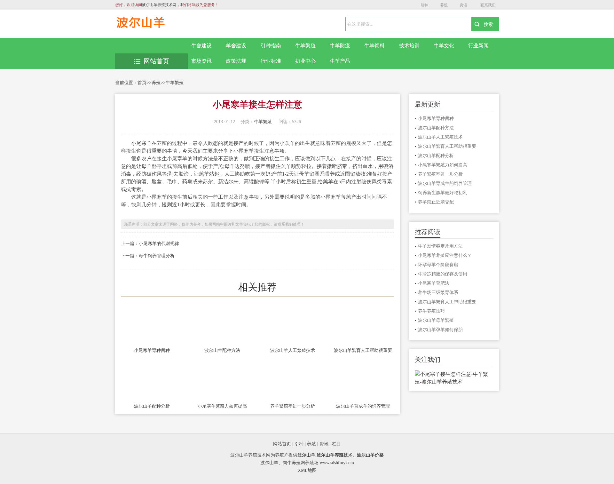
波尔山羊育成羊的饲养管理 (363, 406)
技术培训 (409, 45)
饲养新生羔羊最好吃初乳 (442, 192)
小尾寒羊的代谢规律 (159, 243)
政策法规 (236, 61)
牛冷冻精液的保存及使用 (442, 274)
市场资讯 (201, 61)
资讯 (463, 5)
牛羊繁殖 (305, 45)
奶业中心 (305, 61)
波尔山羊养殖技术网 (159, 5)
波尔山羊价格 (370, 455)
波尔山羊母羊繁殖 (436, 320)
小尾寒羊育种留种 (152, 350)
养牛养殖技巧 (431, 311)
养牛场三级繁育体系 (438, 292)
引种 (424, 5)
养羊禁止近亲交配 (436, 202)
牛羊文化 (444, 45)
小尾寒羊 (141, 143)
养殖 (444, 5)
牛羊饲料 (374, 45)
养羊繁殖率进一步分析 (292, 406)
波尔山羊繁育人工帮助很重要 (363, 350)
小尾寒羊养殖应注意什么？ (445, 255)
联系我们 (488, 5)
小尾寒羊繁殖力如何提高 (222, 406)
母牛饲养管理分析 (157, 255)
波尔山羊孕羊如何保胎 (440, 329)
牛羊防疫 (340, 45)
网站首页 (156, 61)
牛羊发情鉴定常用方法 (440, 246)
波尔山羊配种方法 (222, 350)
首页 (142, 82)
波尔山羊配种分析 (152, 406)
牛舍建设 (201, 45)
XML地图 (307, 470)
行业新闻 (478, 45)
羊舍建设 (236, 45)
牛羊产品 (340, 61)
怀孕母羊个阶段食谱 (438, 264)
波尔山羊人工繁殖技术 (292, 350)
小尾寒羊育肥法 (433, 283)
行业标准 (271, 61)
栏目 (336, 443)
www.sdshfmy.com (337, 462)
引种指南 (271, 45)
